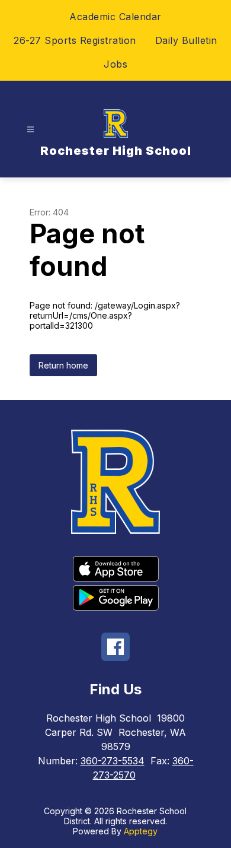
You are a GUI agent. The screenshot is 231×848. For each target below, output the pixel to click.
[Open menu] (30, 129)
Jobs (115, 64)
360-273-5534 (113, 761)
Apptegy (141, 831)
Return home (63, 365)
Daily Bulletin (186, 40)
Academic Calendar (115, 17)
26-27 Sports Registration (75, 40)
